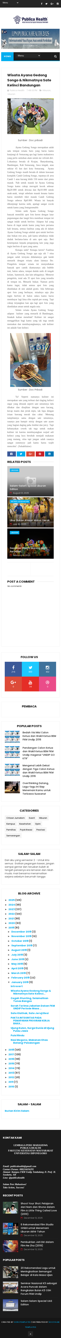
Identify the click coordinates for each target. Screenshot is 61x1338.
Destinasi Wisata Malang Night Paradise (28, 549)
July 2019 (17, 954)
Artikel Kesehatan (20, 501)
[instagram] (58, 4)
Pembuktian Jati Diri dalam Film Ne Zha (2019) (37, 1243)
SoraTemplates (22, 1322)
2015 (11, 1063)
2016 (11, 1059)
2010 (11, 1086)
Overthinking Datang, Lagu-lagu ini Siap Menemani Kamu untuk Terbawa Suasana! (37, 788)
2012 (11, 1077)
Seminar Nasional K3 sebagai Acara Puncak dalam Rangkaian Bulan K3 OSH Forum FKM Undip (39, 1289)
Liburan (11, 94)
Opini (37, 823)
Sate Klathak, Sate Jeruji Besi (30, 1013)
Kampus (10, 823)
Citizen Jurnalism (15, 818)
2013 (11, 1072)
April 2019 (17, 968)
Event (32, 818)
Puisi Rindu (17, 1035)
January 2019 (20, 982)
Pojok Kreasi (26, 829)
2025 (11, 900)
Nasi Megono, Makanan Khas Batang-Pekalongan (29, 1041)
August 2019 (19, 950)
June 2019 (18, 959)
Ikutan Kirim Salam (17, 1111)
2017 (11, 1054)
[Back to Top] (30, 1333)
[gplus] (52, 4)
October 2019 (20, 941)
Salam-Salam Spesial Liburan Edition (28, 487)
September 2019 (22, 945)
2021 (11, 918)
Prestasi (40, 829)
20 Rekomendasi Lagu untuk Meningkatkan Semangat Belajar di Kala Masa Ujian (38, 1271)
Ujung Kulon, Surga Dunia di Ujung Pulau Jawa (32, 1029)
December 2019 (21, 931)
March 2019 (18, 973)
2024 (11, 904)
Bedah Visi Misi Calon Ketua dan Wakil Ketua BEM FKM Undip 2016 (39, 736)
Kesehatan (25, 823)
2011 (11, 1082)
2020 (11, 923)
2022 (11, 914)
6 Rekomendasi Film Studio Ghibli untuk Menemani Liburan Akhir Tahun (37, 1228)
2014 (11, 1068)
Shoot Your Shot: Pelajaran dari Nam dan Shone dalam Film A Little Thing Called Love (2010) (39, 1209)
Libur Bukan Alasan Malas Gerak (30, 520)
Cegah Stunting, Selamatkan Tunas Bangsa (29, 1000)
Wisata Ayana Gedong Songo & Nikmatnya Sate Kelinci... (31, 992)
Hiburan (47, 90)
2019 (11, 927)
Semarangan (13, 835)
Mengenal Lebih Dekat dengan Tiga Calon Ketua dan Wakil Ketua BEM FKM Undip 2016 (38, 771)
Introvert (17, 986)
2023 (11, 909)
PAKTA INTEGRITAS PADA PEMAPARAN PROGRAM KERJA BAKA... (30, 1020)
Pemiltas (11, 829)
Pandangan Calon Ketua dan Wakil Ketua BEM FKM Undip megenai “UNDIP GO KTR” (39, 753)
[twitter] (46, 4)
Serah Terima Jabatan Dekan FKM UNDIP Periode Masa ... (33, 1007)
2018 (11, 1049)
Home (7, 56)
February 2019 (20, 977)
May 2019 (17, 964)
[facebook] (41, 4)
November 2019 (21, 936)
